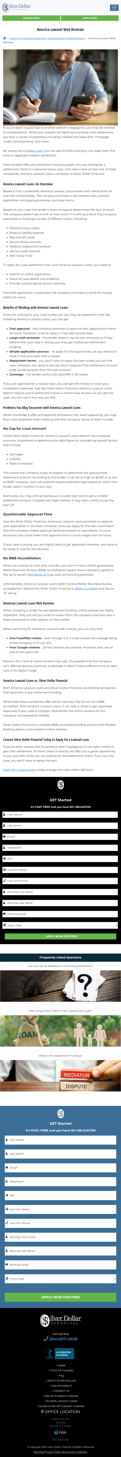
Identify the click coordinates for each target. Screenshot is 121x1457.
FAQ (61, 1375)
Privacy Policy (53, 1451)
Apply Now (90, 18)
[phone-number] (46, 1339)
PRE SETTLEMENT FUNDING (61, 1396)
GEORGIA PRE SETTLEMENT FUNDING (61, 1406)
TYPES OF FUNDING (61, 1370)
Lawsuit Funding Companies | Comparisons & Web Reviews (47, 38)
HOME (61, 1365)
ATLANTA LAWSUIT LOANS (61, 1401)
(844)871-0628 (31, 18)
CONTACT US (61, 1390)
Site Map (39, 1451)
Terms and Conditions (74, 1451)
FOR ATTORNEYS (61, 1385)
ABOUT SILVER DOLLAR (61, 1380)
